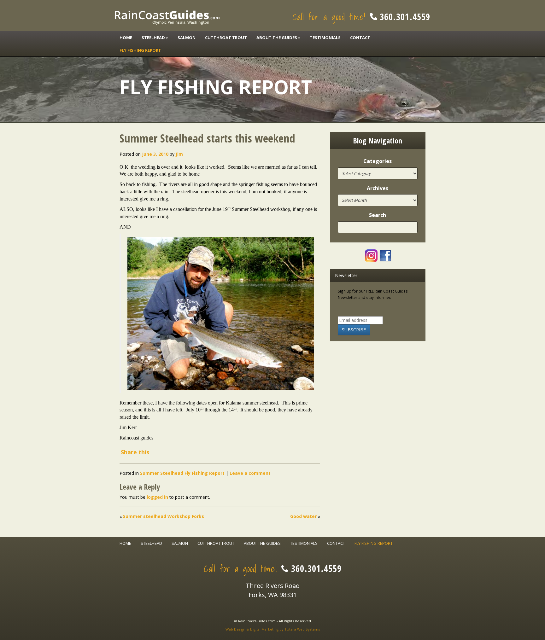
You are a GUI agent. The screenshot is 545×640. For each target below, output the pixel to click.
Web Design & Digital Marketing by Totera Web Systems (273, 629)
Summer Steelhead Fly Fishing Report (182, 473)
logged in (157, 497)
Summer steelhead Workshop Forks (163, 516)
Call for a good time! (361, 17)
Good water (303, 516)
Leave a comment (250, 473)
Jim (179, 154)
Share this (135, 452)
